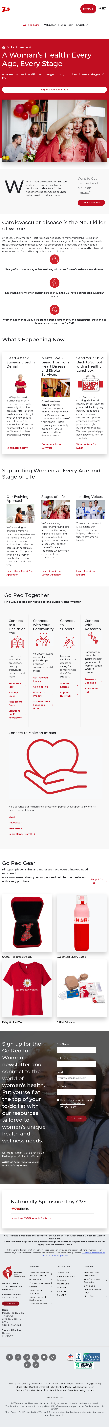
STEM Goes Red (91, 690)
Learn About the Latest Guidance (51, 573)
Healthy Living (13, 694)
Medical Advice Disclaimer (45, 1383)
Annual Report (36, 1279)
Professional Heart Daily (93, 1291)
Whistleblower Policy (83, 1387)
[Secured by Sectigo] (84, 1365)
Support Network (65, 694)
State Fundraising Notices (81, 1390)
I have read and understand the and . (78, 1103)
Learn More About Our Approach (20, 573)
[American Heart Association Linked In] (27, 1364)
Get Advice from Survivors (51, 446)
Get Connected (91, 202)
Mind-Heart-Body (16, 703)
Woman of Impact (39, 694)
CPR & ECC (89, 1286)
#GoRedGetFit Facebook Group (41, 705)
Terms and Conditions (72, 1103)
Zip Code (62, 1086)
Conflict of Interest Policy (42, 1387)
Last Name (63, 1058)
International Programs (35, 1291)
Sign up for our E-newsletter (15, 714)
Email (60, 1072)
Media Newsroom (38, 1304)
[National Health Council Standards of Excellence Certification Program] (70, 1357)
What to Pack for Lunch (86, 446)
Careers (33, 1287)
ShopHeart (66, 25)
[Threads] (27, 1357)
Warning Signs (31, 25)
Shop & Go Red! (97, 881)
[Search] (99, 7)
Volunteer (50, 25)
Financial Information (39, 1283)
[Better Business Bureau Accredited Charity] (78, 1357)
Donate (88, 8)
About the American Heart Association (39, 1274)
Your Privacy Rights (54, 1397)
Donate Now (63, 1272)
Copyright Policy (93, 1383)
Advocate (14, 822)
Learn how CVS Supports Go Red (30, 1218)
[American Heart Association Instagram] (18, 1357)
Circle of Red (40, 686)
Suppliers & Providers (55, 1390)
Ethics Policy (22, 1387)
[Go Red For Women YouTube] (44, 1357)
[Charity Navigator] (91, 1357)
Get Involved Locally (40, 679)
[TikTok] (52, 1357)
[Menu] (104, 8)
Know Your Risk (15, 685)
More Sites (89, 1296)
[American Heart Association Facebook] (9, 1357)
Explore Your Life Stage (54, 89)
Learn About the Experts (86, 573)
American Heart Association (91, 1274)
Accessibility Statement (71, 1383)
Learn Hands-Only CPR (22, 834)
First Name (63, 1044)
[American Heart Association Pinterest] (36, 1364)
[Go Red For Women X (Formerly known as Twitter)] (35, 1357)
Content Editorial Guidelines (29, 1390)
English (80, 25)
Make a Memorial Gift (67, 1276)
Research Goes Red (90, 681)
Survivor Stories (65, 685)
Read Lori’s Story (17, 447)
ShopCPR (61, 1295)
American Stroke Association (92, 1280)
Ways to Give (63, 1284)
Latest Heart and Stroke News (37, 1298)
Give (11, 817)
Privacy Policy (68, 1107)
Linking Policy (64, 1387)
